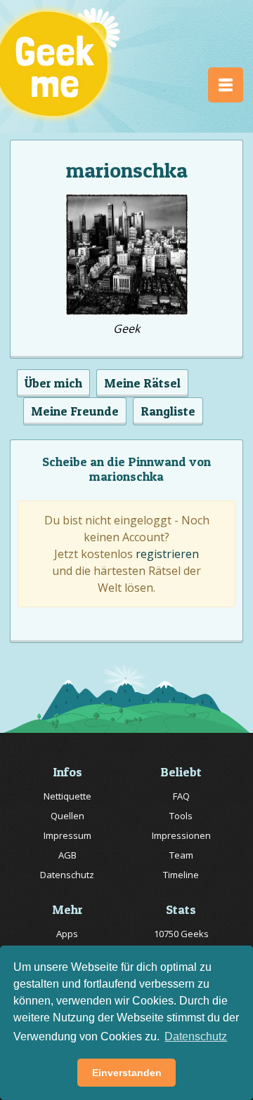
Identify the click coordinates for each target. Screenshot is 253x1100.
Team (181, 855)
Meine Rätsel (142, 383)
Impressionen (181, 835)
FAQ (181, 796)
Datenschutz (67, 874)
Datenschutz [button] (195, 1036)
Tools (181, 815)
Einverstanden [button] (127, 1072)
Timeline (181, 874)
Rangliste (168, 411)
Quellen (67, 815)
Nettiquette (67, 796)
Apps (67, 933)
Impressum (67, 835)
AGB (67, 855)
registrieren (167, 554)
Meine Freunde (75, 411)
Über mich (53, 383)
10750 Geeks (181, 933)
